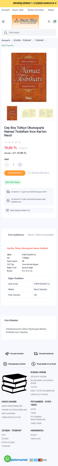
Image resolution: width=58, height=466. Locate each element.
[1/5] (6, 142)
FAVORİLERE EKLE (40, 173)
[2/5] (7, 142)
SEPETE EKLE (14, 173)
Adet (6, 159)
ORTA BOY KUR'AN (38, 377)
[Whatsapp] (7, 458)
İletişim (34, 435)
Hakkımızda (36, 439)
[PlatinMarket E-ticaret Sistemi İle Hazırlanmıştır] (19, 460)
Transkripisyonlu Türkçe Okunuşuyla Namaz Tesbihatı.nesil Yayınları (26, 330)
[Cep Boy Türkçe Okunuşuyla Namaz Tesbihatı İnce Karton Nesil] (29, 77)
